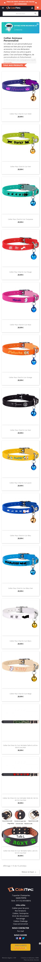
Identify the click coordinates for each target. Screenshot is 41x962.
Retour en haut (29, 872)
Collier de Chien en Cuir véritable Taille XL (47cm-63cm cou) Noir (20, 746)
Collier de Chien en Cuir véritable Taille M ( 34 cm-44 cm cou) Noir (20, 799)
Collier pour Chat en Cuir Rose (20, 325)
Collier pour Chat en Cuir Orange (20, 377)
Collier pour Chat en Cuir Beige (20, 694)
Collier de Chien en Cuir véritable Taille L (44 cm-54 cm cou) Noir (20, 852)
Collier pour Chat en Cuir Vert (20, 167)
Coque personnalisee (20, 924)
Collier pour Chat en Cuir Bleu (20, 536)
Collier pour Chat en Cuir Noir (20, 430)
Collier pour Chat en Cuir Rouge (20, 272)
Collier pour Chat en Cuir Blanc (20, 641)
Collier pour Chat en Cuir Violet (20, 114)
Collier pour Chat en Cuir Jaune (20, 483)
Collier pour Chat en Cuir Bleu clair (20, 588)
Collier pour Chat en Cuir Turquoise (20, 219)
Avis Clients (21, 945)
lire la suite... (8, 62)
